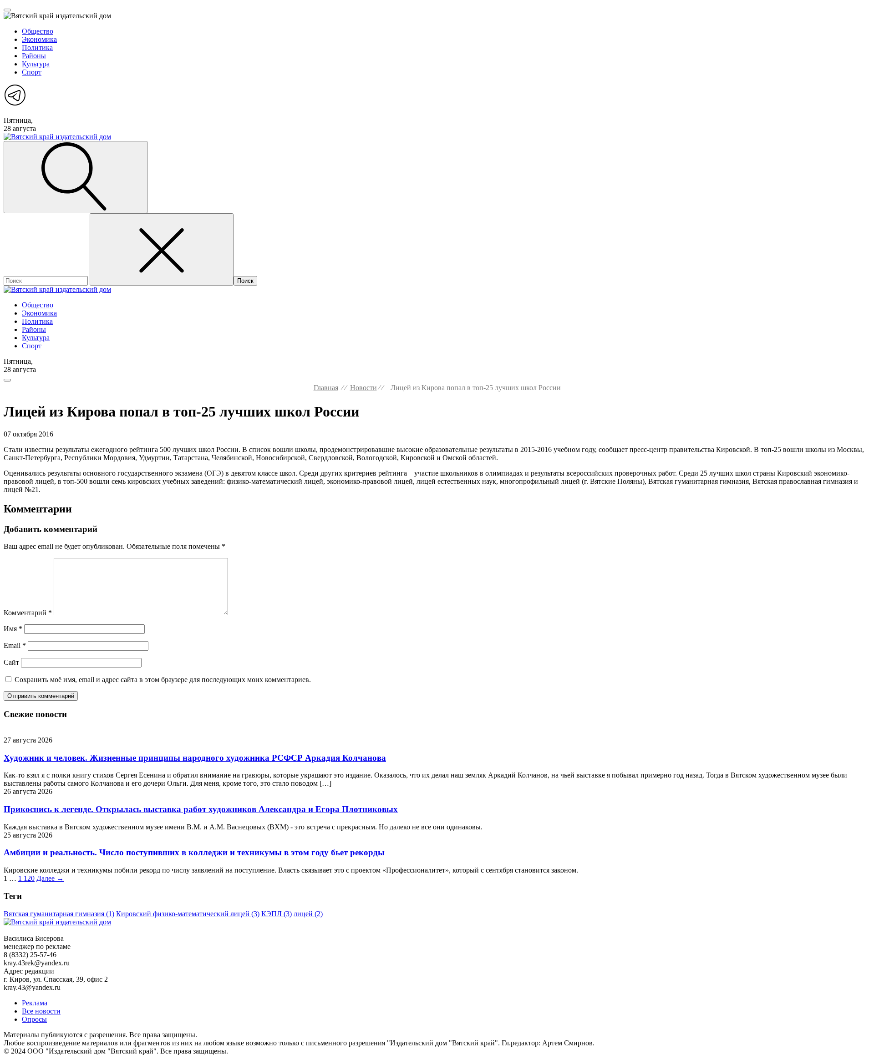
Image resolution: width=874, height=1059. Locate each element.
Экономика (39, 39)
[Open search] (75, 177)
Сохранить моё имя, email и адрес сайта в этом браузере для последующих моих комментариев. (163, 679)
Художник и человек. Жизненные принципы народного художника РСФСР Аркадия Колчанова (195, 758)
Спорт (31, 72)
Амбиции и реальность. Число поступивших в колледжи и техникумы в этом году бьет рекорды (194, 852)
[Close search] (162, 249)
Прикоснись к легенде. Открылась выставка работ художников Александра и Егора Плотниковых (201, 809)
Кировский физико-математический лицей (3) (187, 914)
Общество (37, 31)
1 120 (26, 878)
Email (15, 645)
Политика (37, 47)
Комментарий (28, 613)
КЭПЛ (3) (276, 914)
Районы (34, 56)
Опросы (34, 1019)
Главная (326, 387)
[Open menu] (7, 10)
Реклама (34, 1003)
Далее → (50, 878)
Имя (13, 628)
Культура (36, 64)
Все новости (41, 1011)
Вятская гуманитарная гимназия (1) (59, 914)
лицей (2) (308, 914)
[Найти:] (47, 280)
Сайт (11, 662)
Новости (363, 387)
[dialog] (437, 56)
